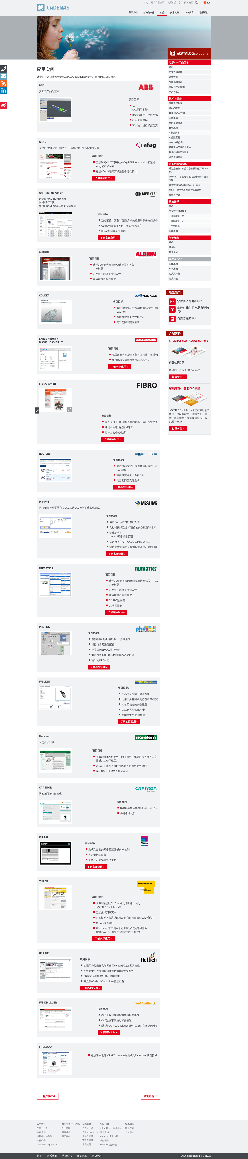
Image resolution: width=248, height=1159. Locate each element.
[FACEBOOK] (55, 1063)
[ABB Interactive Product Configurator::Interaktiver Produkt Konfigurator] (55, 110)
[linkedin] (3, 90)
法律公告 (67, 1155)
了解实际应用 (103, 178)
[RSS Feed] (3, 83)
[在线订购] (3, 69)
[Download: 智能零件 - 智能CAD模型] (188, 406)
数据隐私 (82, 1155)
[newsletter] (3, 76)
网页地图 (188, 2)
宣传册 (179, 376)
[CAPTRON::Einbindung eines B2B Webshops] (55, 812)
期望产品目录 (174, 2)
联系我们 (52, 1155)
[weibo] (3, 105)
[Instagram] (3, 98)
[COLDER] (55, 312)
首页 (145, 2)
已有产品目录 (157, 2)
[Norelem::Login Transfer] (55, 761)
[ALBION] (55, 269)
